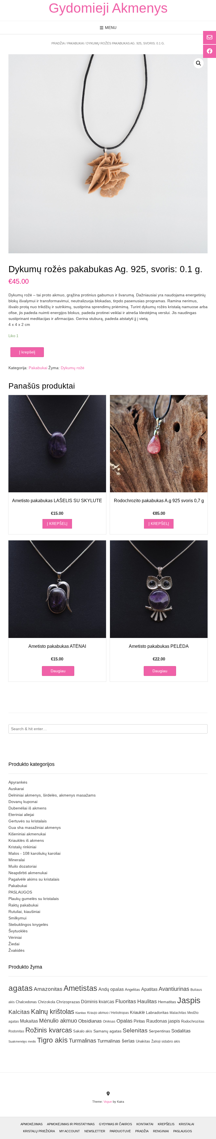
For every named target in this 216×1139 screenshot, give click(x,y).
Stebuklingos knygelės (28, 924)
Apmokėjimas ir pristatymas (70, 1124)
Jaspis (189, 1000)
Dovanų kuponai (22, 801)
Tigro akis (52, 1040)
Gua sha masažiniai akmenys (34, 827)
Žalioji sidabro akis (165, 1041)
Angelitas (132, 989)
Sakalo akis (82, 1031)
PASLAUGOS (20, 892)
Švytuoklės (18, 931)
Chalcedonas (26, 1002)
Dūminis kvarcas (97, 1001)
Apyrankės (17, 782)
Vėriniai (15, 937)
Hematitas (167, 1002)
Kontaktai (144, 1124)
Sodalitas (181, 1031)
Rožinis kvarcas (48, 1030)
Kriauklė (137, 1012)
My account (69, 1131)
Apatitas (149, 989)
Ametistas (80, 988)
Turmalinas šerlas (116, 1041)
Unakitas (143, 1041)
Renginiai (161, 1131)
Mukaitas (29, 1020)
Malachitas (178, 1012)
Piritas (139, 1021)
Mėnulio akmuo (58, 1021)
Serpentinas (159, 1031)
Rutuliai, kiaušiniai (24, 911)
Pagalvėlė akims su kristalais (33, 879)
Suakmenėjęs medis (22, 1041)
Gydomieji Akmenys (108, 8)
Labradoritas (157, 1012)
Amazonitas (48, 989)
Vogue (108, 1101)
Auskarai (16, 788)
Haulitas (147, 1001)
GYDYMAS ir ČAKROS (115, 1124)
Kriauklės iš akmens (26, 840)
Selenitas (135, 1030)
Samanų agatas (107, 1031)
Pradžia (58, 43)
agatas (20, 988)
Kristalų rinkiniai (22, 847)
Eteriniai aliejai (21, 814)
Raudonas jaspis (163, 1020)
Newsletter (94, 1131)
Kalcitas (19, 1012)
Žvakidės (16, 950)
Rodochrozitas (192, 1021)
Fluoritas (125, 1001)
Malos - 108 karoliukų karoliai (34, 853)
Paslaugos (182, 1131)
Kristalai (186, 1124)
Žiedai (13, 944)
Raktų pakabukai (23, 905)
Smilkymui (17, 918)
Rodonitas (16, 1031)
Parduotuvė (120, 1131)
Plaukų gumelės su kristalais (33, 898)
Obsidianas (90, 1021)
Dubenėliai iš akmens (27, 808)
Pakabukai (75, 43)
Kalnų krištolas (52, 1011)
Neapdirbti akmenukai (27, 872)
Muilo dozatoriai (22, 866)
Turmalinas (82, 1040)
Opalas (124, 1021)
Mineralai (16, 860)
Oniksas (109, 1021)
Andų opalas (111, 989)
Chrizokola (46, 1002)
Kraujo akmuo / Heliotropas (108, 1013)
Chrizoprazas (68, 1002)
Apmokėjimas (31, 1124)
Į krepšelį (27, 352)
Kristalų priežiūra (39, 1131)
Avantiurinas (174, 989)
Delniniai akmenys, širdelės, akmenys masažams (52, 795)
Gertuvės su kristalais (27, 821)
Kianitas (80, 1012)
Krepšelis (166, 1124)
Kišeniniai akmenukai (27, 834)
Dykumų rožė (72, 368)
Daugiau (58, 671)
